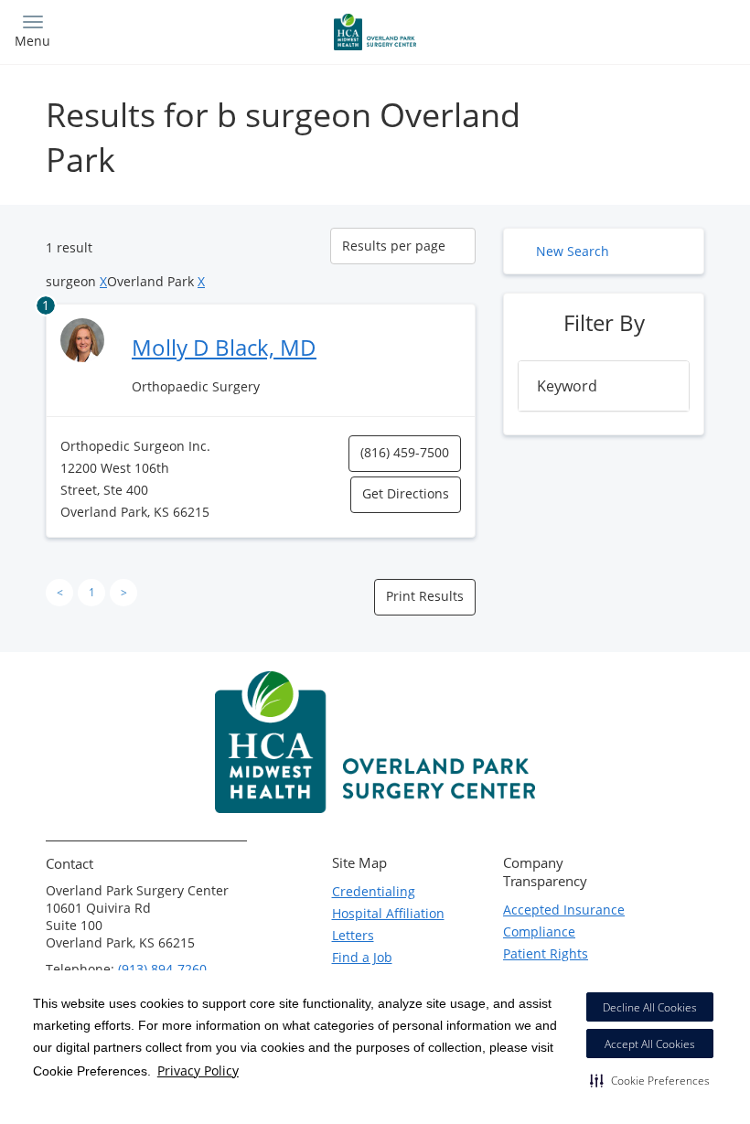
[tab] (604, 386)
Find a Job (362, 957)
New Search (572, 251)
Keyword (567, 386)
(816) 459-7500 (404, 452)
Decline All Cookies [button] (650, 1007)
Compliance (539, 931)
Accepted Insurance (564, 909)
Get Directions (405, 493)
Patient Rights (545, 953)
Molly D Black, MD (224, 347)
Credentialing (373, 891)
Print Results (425, 596)
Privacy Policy (198, 1070)
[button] (649, 1080)
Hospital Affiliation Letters (388, 924)
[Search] (646, 30)
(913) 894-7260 (162, 969)
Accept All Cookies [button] (650, 1044)
